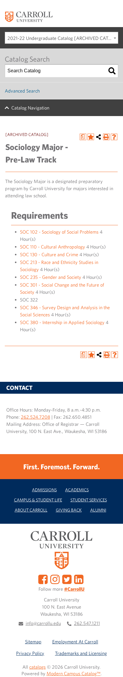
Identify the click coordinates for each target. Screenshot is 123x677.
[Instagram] (55, 578)
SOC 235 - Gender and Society (50, 277)
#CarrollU (74, 589)
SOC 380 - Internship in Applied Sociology (62, 322)
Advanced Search (22, 90)
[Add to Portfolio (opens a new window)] (90, 137)
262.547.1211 (87, 623)
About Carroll (31, 509)
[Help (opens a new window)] (114, 137)
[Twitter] (67, 578)
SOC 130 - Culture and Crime (49, 254)
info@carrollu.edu (43, 623)
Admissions (44, 489)
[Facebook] (43, 578)
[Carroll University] (28, 16)
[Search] (112, 70)
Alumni (98, 509)
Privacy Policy (30, 653)
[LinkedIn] (79, 578)
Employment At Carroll (75, 641)
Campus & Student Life (38, 499)
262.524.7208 (35, 417)
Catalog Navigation (30, 107)
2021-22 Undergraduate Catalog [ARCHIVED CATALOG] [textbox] (62, 38)
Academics (77, 489)
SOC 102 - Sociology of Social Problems (59, 231)
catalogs (37, 667)
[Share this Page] (98, 137)
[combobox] (61, 38)
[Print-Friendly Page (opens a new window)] (106, 137)
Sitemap (33, 641)
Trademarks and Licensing (81, 653)
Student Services (88, 499)
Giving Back (69, 509)
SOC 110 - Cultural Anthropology (52, 246)
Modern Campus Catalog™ (74, 673)
